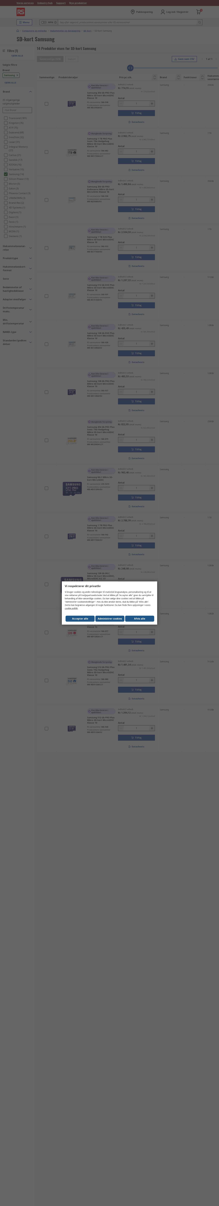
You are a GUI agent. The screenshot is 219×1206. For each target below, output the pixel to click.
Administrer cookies (110, 618)
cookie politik (71, 608)
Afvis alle (139, 618)
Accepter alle (80, 618)
